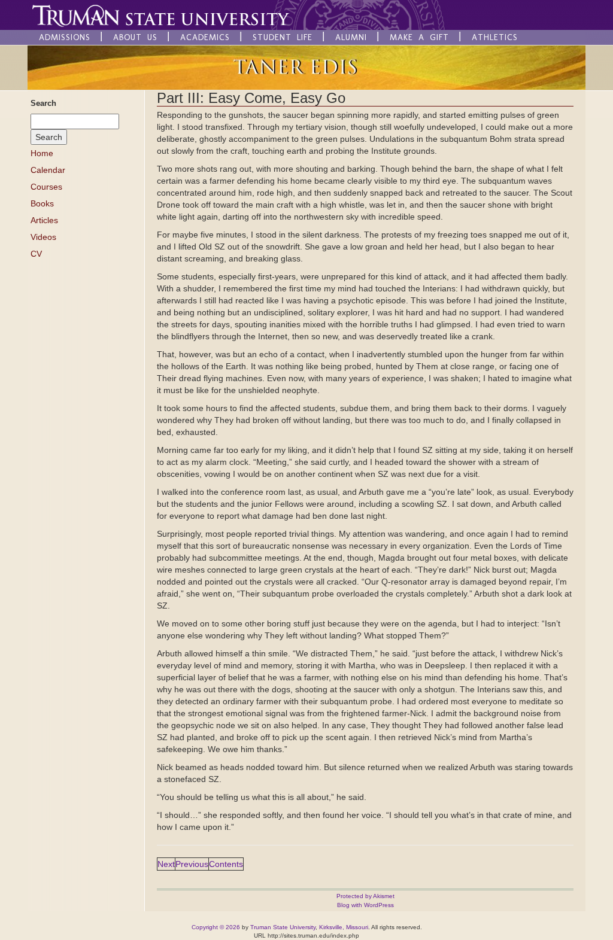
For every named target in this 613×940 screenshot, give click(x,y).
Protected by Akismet (365, 896)
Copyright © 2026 (216, 927)
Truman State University (282, 927)
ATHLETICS (495, 37)
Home (42, 153)
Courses (46, 186)
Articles (44, 220)
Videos (43, 237)
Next (166, 864)
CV (36, 253)
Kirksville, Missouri (343, 927)
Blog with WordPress (365, 905)
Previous (191, 864)
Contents (226, 864)
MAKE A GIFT (419, 37)
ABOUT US (135, 37)
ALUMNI (351, 37)
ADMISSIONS (64, 37)
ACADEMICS (205, 37)
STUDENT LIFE (282, 37)
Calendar (48, 170)
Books (42, 203)
